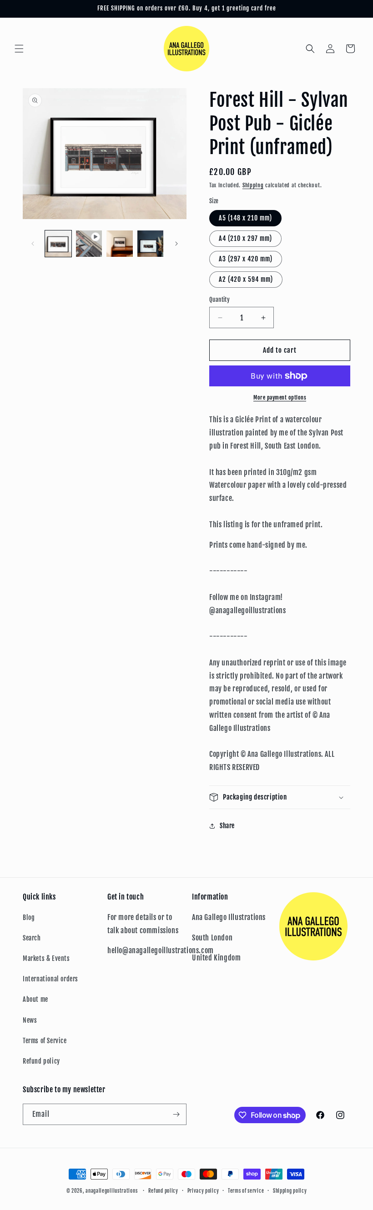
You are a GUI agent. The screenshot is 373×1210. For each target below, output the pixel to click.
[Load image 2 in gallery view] (119, 243)
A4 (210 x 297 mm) (245, 238)
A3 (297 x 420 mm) (245, 259)
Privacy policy (203, 1191)
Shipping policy (290, 1191)
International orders (50, 979)
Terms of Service (45, 1041)
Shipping (253, 185)
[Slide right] (176, 244)
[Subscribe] (176, 1114)
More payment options (279, 397)
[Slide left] (33, 244)
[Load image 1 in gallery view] (58, 243)
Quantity (219, 299)
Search (32, 938)
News (30, 1020)
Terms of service (246, 1191)
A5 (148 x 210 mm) (245, 218)
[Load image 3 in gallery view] (150, 243)
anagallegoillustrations (111, 1191)
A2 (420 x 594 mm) (246, 279)
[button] (19, 49)
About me (35, 999)
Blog (29, 917)
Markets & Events (46, 958)
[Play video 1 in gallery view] (89, 243)
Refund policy (41, 1061)
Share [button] (227, 826)
